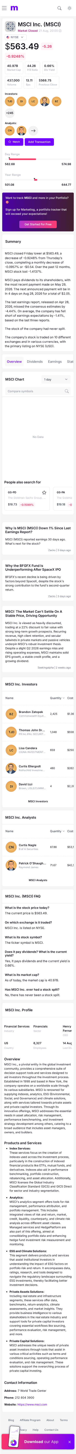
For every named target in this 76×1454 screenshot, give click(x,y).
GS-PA (61, 492)
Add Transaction (39, 141)
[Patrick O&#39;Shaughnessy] (21, 131)
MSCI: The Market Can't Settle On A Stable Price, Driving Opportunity (33, 613)
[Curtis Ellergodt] (45, 101)
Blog (11, 1420)
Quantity (55, 698)
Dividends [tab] (35, 362)
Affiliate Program (30, 1420)
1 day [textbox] (47, 379)
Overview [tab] (14, 362)
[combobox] (56, 379)
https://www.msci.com (32, 1404)
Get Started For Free (38, 224)
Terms (64, 1420)
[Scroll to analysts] (33, 131)
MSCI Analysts (38, 880)
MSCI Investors (38, 801)
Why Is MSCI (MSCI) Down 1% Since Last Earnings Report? (38, 530)
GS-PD (12, 492)
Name (9, 698)
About (50, 1420)
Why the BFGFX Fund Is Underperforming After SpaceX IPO (33, 568)
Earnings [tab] (55, 362)
